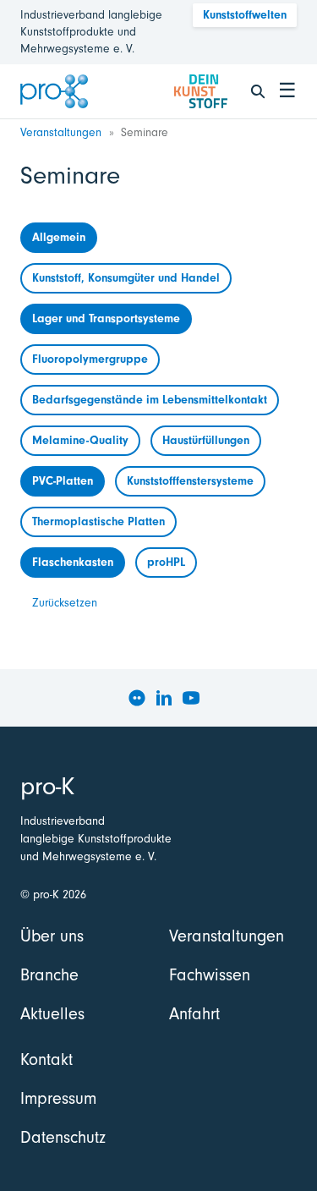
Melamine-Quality (80, 440)
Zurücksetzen (64, 603)
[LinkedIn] (164, 697)
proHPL (166, 562)
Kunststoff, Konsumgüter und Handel (126, 278)
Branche (49, 975)
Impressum (58, 1098)
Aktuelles (52, 1014)
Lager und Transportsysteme (106, 318)
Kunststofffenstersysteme (190, 481)
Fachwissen (209, 975)
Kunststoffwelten (245, 15)
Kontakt (46, 1059)
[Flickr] (136, 697)
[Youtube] (191, 697)
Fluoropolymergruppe (90, 359)
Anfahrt (194, 1014)
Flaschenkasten (72, 562)
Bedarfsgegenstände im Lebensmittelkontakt (149, 399)
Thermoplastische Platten (98, 521)
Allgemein (58, 237)
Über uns (52, 936)
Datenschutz (63, 1137)
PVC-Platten (62, 481)
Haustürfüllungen (205, 440)
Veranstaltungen (60, 132)
